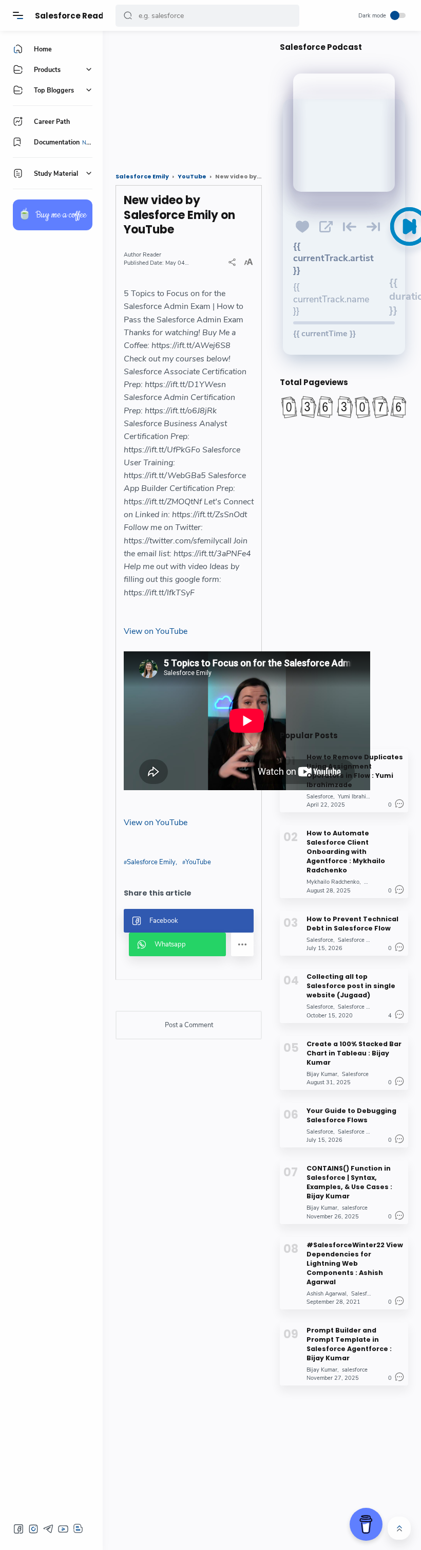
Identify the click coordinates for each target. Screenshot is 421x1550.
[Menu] (18, 15)
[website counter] (344, 407)
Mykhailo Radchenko (333, 882)
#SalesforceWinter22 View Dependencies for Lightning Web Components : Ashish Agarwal (355, 1263)
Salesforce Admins (361, 1007)
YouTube (198, 862)
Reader (152, 255)
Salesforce (320, 796)
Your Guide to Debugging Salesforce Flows (351, 1115)
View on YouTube (155, 631)
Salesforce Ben (357, 940)
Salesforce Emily (151, 862)
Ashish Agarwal (327, 1294)
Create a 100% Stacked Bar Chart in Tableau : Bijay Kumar (354, 1053)
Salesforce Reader (73, 15)
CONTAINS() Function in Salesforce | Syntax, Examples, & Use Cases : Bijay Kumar (349, 1182)
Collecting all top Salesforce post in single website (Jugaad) (351, 985)
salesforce (355, 1208)
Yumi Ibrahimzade (360, 796)
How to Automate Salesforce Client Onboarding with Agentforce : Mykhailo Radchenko (346, 851)
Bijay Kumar (322, 1074)
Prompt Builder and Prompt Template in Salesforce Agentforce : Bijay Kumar (349, 1344)
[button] (127, 16)
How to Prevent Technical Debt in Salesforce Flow (352, 924)
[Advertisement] (189, 97)
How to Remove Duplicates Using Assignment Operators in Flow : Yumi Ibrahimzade (355, 771)
